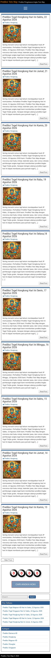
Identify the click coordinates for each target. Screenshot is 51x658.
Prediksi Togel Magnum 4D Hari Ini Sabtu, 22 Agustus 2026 (23, 607)
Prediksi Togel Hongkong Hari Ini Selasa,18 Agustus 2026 (24, 235)
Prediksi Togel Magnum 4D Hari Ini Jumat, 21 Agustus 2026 (23, 618)
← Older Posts (7, 560)
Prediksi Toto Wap (9, 1)
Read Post (43, 64)
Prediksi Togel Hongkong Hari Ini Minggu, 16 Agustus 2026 (25, 346)
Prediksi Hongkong (10, 23)
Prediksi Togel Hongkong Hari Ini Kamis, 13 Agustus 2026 (24, 508)
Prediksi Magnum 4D (10, 640)
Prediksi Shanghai (9, 644)
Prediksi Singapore (9, 648)
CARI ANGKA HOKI (26, 584)
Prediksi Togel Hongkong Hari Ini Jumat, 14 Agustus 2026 (24, 454)
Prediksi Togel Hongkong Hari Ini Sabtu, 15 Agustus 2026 (24, 400)
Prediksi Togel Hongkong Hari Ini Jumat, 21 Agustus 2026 (24, 72)
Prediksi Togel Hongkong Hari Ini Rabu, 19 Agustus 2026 (24, 181)
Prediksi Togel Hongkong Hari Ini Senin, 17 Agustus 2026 (24, 292)
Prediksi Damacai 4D (10, 633)
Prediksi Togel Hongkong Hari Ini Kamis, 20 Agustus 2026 (24, 127)
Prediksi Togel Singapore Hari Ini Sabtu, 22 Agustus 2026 (22, 611)
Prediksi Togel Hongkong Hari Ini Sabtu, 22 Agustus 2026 (24, 18)
